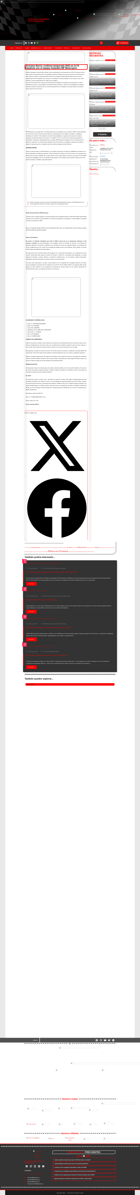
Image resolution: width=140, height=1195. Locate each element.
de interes (70, 547)
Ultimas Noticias (66, 596)
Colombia (65, 547)
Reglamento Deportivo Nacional (85, 551)
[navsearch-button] (101, 43)
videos (92, 551)
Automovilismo (35, 547)
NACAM (46, 551)
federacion (81, 547)
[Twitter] (34, 43)
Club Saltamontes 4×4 (56, 547)
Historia (97, 547)
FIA (86, 547)
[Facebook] (26, 43)
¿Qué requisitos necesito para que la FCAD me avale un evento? (72, 1160)
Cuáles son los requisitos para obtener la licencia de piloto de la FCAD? (75, 1174)
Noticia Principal (50, 568)
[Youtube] (31, 43)
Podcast (77, 551)
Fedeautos (75, 547)
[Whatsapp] (37, 43)
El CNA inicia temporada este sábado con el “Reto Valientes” (46, 655)
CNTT (61, 547)
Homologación (102, 547)
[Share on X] (57, 476)
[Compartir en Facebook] (57, 538)
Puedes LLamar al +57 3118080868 (33, 1174)
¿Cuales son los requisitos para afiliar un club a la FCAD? (71, 1167)
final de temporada (91, 547)
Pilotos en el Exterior (58, 551)
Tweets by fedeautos (94, 174)
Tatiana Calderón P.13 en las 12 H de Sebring (41, 600)
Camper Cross (48, 547)
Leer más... (31, 583)
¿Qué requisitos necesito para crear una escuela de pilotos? (71, 1163)
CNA (44, 568)
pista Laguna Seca (72, 551)
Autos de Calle (43, 547)
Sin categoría (63, 568)
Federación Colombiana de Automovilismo (38, 20)
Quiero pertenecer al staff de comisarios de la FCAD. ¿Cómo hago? (73, 1178)
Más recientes (30, 684)
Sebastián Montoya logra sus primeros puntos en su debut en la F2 (48, 627)
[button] (83, 1160)
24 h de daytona (28, 547)
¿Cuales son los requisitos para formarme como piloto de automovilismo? (75, 1171)
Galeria (103, 134)
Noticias (57, 568)
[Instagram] (29, 43)
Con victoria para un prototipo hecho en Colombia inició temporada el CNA (52, 572)
